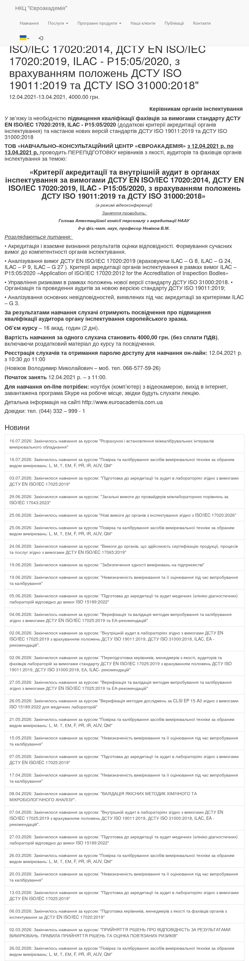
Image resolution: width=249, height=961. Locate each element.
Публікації (174, 23)
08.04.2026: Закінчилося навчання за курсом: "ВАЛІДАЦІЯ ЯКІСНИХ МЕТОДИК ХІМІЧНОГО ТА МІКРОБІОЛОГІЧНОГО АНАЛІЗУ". (103, 796)
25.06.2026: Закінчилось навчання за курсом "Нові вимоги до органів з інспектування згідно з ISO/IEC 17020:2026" (122, 515)
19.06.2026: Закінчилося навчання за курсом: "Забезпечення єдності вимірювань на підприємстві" (106, 564)
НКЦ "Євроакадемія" (41, 8)
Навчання (29, 23)
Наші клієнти (143, 23)
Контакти (202, 23)
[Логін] (40, 38)
